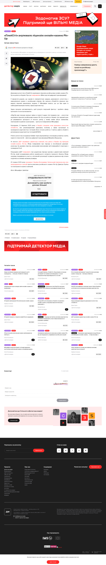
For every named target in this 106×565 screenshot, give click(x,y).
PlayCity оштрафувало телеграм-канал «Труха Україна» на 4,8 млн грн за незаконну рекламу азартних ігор (86, 287)
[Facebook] (6, 53)
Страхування (87, 6)
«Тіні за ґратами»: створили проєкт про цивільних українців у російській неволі (85, 146)
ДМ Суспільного (36, 1)
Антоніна (78, 1)
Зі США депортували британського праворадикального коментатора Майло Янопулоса (86, 180)
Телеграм (46, 473)
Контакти (27, 478)
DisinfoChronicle (58, 1)
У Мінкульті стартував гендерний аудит (82, 163)
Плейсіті (8, 237)
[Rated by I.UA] (59, 547)
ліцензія (24, 237)
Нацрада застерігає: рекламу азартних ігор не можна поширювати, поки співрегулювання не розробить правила (53, 318)
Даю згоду (53, 562)
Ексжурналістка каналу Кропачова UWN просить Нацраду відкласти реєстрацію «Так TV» (85, 89)
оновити (65, 381)
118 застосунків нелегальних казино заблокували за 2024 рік (18, 333)
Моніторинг (43, 6)
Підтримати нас (29, 480)
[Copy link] (6, 63)
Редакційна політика (30, 469)
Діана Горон (14, 43)
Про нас (27, 467)
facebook (46, 469)
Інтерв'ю (45, 269)
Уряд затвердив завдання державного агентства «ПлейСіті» (84, 301)
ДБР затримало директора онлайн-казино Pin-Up (84, 317)
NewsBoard (7, 480)
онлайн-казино (16, 237)
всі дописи (97, 186)
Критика (36, 6)
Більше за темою (77, 81)
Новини (25, 6)
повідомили (35, 95)
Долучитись (39, 219)
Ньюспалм (7, 493)
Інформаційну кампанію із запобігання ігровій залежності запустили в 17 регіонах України (84, 98)
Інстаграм (46, 474)
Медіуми (6, 495)
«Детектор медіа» (63, 227)
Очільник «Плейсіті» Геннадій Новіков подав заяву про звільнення (85, 116)
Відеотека (7, 483)
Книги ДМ (27, 474)
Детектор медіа (16, 1)
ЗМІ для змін (7, 474)
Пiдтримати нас (95, 467)
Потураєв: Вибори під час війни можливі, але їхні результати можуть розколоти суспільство (85, 171)
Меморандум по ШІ (30, 473)
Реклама (27, 476)
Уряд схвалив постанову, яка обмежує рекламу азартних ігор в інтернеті (84, 348)
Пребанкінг (7, 476)
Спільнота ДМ (13, 420)
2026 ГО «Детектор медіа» (22, 517)
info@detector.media (20, 516)
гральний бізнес (32, 237)
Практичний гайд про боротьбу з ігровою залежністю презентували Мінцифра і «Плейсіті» (86, 125)
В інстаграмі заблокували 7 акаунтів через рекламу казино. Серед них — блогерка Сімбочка (85, 272)
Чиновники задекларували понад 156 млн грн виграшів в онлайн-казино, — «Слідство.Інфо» (85, 333)
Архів (26, 485)
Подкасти (55, 6)
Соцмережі (48, 467)
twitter (45, 471)
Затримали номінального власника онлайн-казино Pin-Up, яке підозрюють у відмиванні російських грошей (53, 333)
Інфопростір (63, 6)
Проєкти (7, 467)
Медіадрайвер (8, 478)
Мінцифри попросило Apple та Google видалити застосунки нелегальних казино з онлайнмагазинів (18, 348)
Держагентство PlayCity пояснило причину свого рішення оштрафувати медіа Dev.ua (51, 287)
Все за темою (96, 131)
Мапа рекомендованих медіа (11, 491)
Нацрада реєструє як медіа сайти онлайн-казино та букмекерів (18, 287)
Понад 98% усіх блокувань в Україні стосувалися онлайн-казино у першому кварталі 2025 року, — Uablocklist (51, 302)
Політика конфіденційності (32, 471)
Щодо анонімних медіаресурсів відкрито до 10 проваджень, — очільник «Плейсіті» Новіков (16, 272)
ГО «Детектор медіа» (88, 1)
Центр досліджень (47, 1)
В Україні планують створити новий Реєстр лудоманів (18, 317)
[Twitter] (6, 58)
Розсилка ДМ (28, 483)
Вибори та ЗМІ (8, 485)
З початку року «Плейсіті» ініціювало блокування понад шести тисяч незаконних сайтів (85, 107)
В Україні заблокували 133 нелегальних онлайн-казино (19, 301)
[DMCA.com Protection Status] (47, 547)
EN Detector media (69, 1)
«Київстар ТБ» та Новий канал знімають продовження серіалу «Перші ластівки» (82, 155)
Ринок (49, 6)
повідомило (27, 152)
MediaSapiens (26, 1)
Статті (30, 6)
